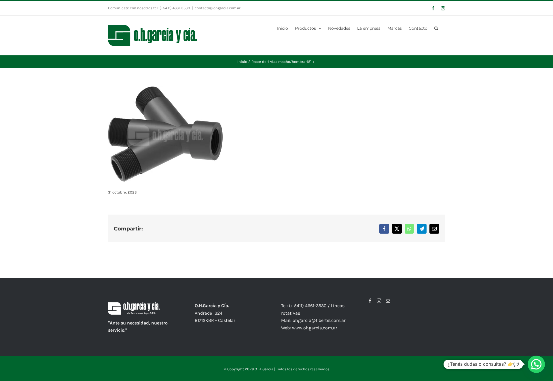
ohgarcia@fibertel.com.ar (319, 320)
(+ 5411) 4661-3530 (308, 305)
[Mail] (388, 301)
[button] (436, 28)
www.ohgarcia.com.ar (314, 328)
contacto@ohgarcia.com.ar (217, 8)
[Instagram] (379, 301)
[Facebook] (370, 301)
